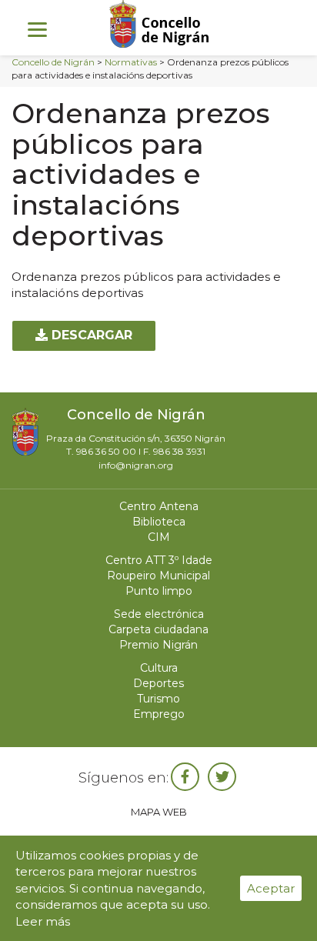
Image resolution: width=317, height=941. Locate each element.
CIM (159, 537)
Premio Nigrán (158, 645)
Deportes (158, 683)
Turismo (158, 699)
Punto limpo (158, 591)
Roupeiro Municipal (158, 575)
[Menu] (37, 29)
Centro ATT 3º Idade (158, 560)
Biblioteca (158, 522)
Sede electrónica (159, 614)
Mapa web (159, 812)
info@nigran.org (135, 465)
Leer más (42, 921)
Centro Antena (159, 506)
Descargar (90, 335)
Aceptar (271, 888)
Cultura (159, 668)
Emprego (159, 714)
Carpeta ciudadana (158, 629)
